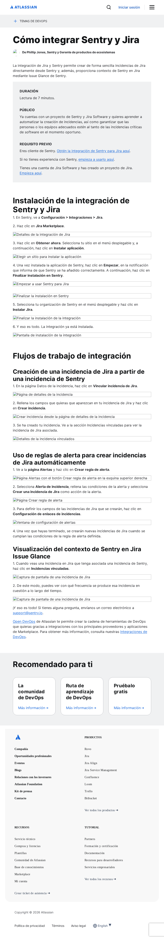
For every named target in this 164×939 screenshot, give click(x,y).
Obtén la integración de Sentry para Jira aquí (93, 151)
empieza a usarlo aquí (96, 159)
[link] (129, 7)
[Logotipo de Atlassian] (23, 7)
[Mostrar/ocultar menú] (153, 7)
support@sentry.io (27, 613)
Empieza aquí (30, 173)
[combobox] (98, 925)
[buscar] (109, 7)
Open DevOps (24, 621)
